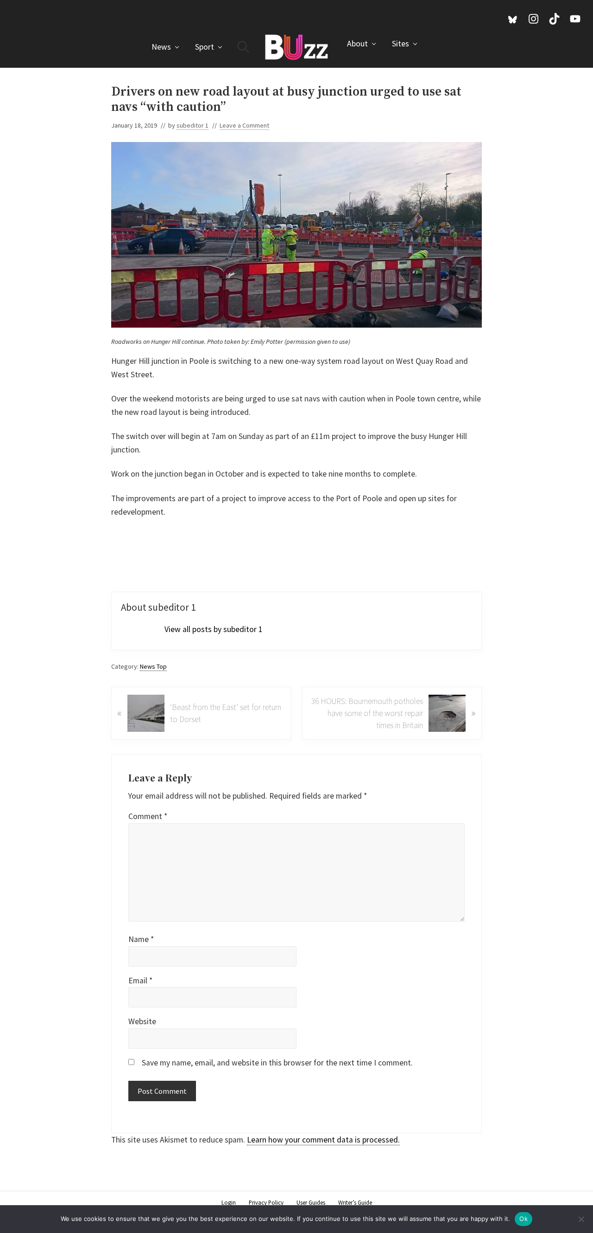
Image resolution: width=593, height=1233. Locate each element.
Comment (147, 816)
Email (140, 980)
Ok (523, 1218)
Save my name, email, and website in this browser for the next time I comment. (277, 1063)
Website (142, 1021)
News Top (153, 666)
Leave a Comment (244, 125)
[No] (581, 1219)
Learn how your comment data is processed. (323, 1140)
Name (141, 939)
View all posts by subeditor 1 (213, 629)
